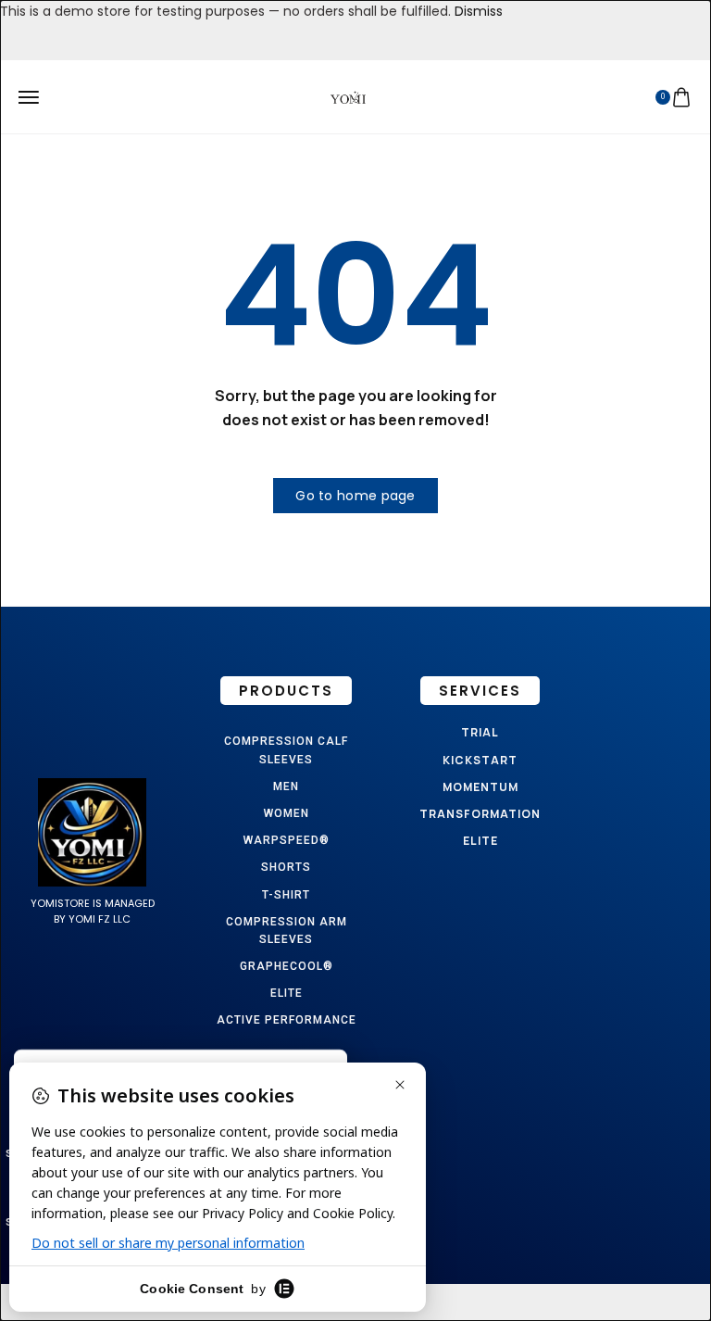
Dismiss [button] (479, 11)
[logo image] (348, 96)
